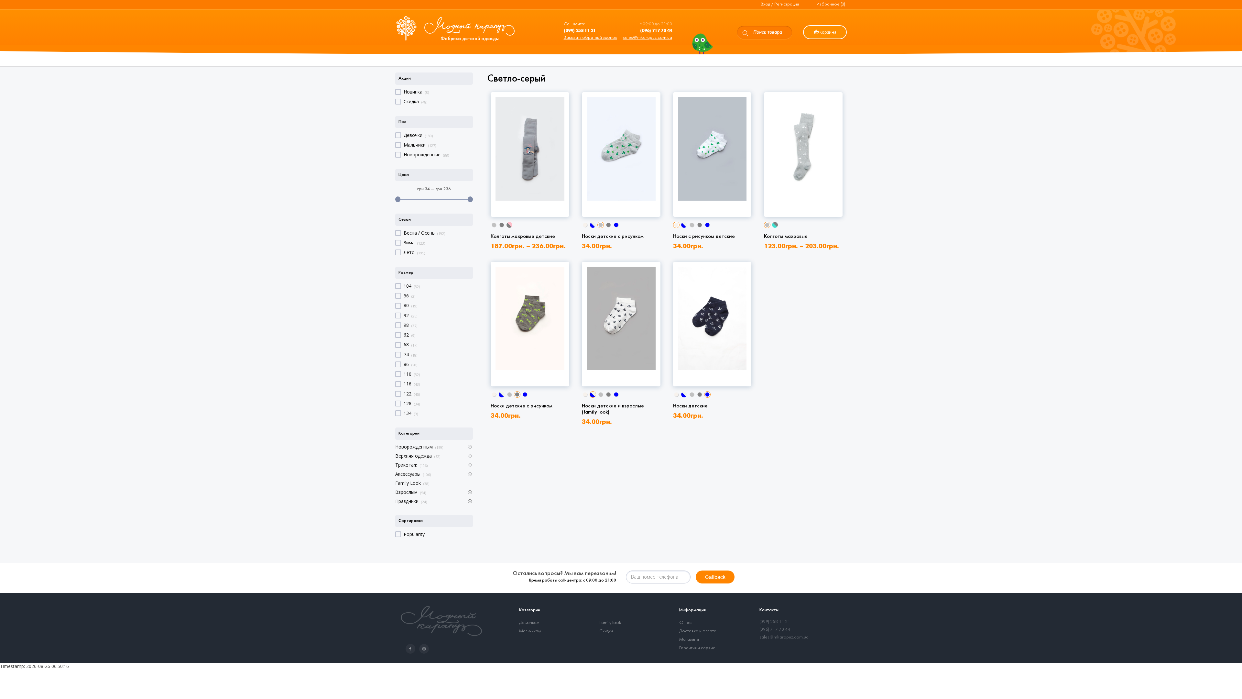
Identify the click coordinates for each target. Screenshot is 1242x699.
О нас (685, 623)
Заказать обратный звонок (590, 38)
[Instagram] (425, 649)
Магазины (689, 640)
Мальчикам (530, 631)
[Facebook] (412, 649)
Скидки (606, 631)
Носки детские (690, 406)
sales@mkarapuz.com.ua (647, 38)
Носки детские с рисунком (613, 236)
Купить (530, 190)
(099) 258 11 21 (774, 622)
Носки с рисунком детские (704, 236)
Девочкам (529, 623)
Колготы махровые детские (523, 236)
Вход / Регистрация (780, 4)
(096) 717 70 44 (774, 629)
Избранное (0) (830, 4)
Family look (610, 623)
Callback (715, 577)
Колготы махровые (786, 236)
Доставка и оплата (697, 631)
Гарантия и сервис (697, 648)
